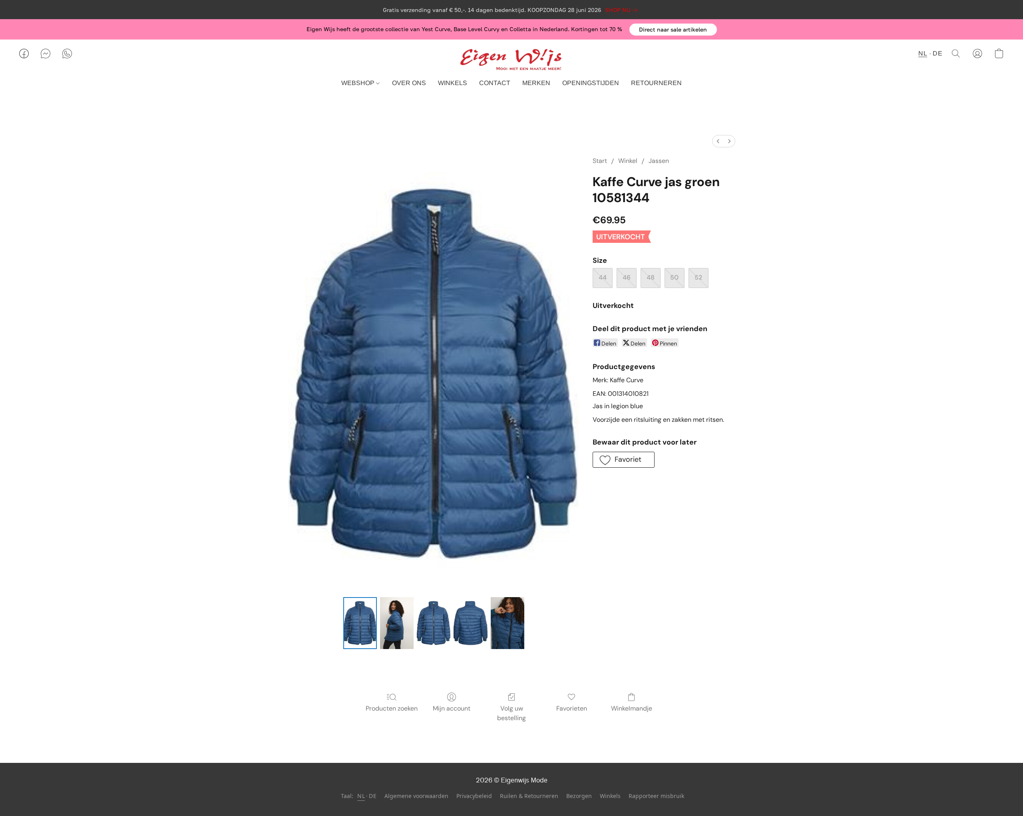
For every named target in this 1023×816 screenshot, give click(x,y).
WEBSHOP (358, 82)
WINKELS (452, 82)
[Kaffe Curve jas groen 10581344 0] (360, 623)
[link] (623, 10)
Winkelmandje (631, 708)
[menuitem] (718, 141)
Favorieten (571, 708)
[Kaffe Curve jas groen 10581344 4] (507, 623)
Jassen (659, 161)
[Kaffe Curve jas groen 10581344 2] (433, 623)
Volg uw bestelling (511, 713)
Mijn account (451, 708)
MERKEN (536, 82)
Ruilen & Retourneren (529, 796)
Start (600, 161)
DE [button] (937, 53)
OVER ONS (409, 82)
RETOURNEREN (656, 82)
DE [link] (372, 796)
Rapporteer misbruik (656, 796)
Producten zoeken (392, 708)
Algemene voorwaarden (416, 796)
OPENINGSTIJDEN (590, 82)
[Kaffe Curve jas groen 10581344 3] (470, 623)
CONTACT (494, 82)
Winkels (610, 796)
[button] (673, 30)
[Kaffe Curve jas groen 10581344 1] (397, 623)
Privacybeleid (474, 796)
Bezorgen (579, 796)
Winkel (627, 161)
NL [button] (922, 53)
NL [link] (361, 796)
